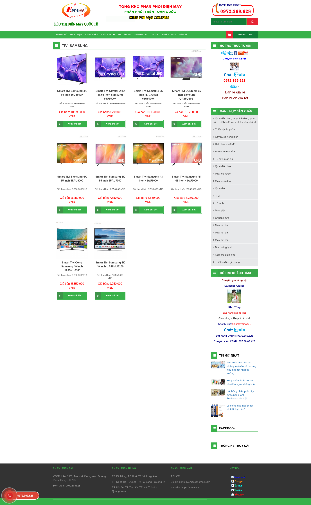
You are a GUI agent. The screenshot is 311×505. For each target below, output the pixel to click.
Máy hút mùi (222, 239)
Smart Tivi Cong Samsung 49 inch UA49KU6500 (72, 266)
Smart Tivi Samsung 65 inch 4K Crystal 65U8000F (148, 94)
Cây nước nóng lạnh (226, 136)
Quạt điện (220, 188)
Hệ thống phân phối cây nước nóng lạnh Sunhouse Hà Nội (240, 395)
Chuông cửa (222, 217)
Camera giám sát (225, 254)
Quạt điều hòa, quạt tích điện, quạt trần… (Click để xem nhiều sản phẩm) (234, 120)
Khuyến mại (124, 34)
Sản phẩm (92, 34)
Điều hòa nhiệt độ (225, 144)
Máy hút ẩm (222, 232)
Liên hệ (183, 34)
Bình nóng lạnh (223, 247)
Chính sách (108, 34)
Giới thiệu (76, 34)
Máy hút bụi (221, 225)
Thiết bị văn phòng (225, 129)
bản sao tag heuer (66, 501)
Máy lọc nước (223, 173)
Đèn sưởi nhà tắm (225, 151)
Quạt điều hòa (223, 166)
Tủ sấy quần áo (224, 158)
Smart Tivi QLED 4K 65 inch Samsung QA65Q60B (186, 94)
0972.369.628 (25, 495)
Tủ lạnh (219, 203)
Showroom (140, 34)
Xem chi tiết (74, 123)
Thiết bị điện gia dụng (227, 262)
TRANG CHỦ (60, 34)
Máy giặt (220, 210)
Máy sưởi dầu (223, 181)
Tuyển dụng (169, 34)
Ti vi (217, 195)
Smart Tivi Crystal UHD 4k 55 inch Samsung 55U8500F (110, 94)
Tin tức (154, 34)
